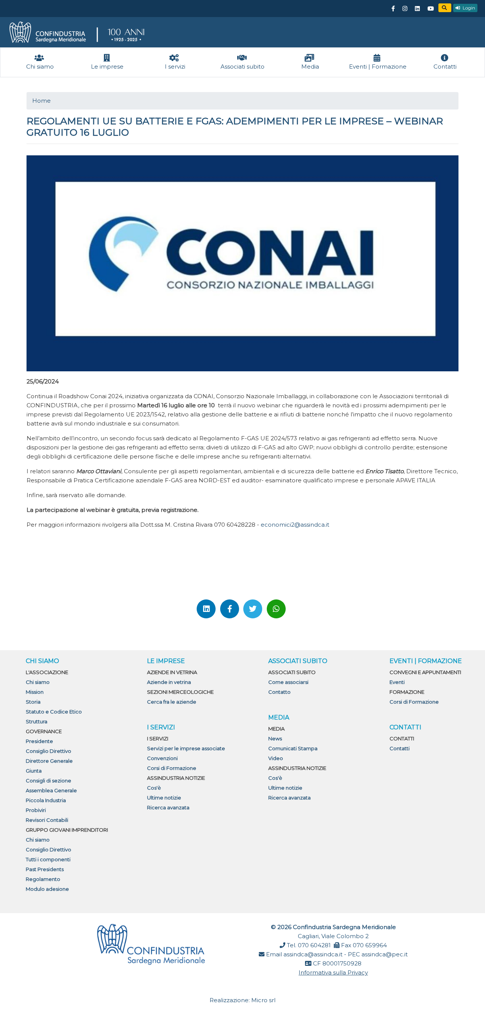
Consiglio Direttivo (48, 751)
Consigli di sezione (48, 781)
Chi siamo (38, 682)
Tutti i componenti (48, 859)
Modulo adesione (47, 889)
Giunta (34, 771)
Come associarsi (288, 682)
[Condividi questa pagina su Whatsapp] (276, 608)
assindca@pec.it (384, 954)
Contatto (279, 692)
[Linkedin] (417, 8)
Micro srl (263, 1000)
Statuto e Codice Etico (54, 712)
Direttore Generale (49, 761)
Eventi (397, 682)
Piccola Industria (46, 800)
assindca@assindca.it (313, 954)
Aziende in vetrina (169, 682)
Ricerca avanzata (168, 807)
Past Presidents (45, 869)
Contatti (400, 748)
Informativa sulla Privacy (333, 972)
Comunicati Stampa (293, 748)
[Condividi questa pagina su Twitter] (252, 608)
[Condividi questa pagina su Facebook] (229, 608)
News (275, 738)
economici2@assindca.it (295, 524)
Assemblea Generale (51, 790)
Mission (35, 692)
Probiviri (36, 810)
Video (275, 758)
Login (468, 8)
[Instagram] (404, 8)
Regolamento (43, 879)
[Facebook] (392, 8)
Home (41, 100)
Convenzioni (162, 758)
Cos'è (154, 788)
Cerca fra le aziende (171, 702)
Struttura (36, 721)
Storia (33, 702)
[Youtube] (430, 8)
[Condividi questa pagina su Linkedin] (206, 608)
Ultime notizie (164, 798)
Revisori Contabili (47, 820)
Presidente (39, 741)
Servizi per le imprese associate (186, 748)
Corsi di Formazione (171, 768)
